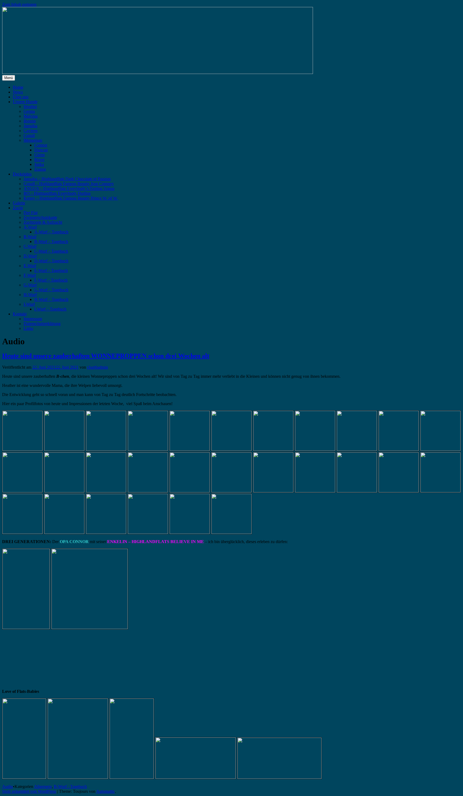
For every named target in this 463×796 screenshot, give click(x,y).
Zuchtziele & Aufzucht (43, 222)
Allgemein (43, 786)
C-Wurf (30, 246)
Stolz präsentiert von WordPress (29, 791)
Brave (39, 159)
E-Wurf (30, 265)
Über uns (20, 97)
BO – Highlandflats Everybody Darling (57, 193)
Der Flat (31, 212)
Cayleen (31, 130)
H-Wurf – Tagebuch (51, 299)
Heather (30, 106)
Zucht (18, 207)
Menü (8, 78)
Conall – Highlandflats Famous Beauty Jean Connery (69, 183)
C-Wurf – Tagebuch (51, 251)
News (18, 92)
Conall (29, 135)
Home (18, 87)
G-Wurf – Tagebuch (51, 289)
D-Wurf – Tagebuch (51, 261)
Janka (39, 164)
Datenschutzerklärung (42, 323)
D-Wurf (30, 256)
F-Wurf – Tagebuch (51, 280)
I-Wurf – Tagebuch (50, 309)
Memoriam (33, 140)
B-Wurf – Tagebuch (51, 241)
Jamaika (30, 126)
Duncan (41, 150)
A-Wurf (30, 227)
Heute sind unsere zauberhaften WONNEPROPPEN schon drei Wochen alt (105, 355)
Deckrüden (22, 174)
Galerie (19, 203)
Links (28, 328)
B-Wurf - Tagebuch (70, 786)
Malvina (31, 116)
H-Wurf (30, 294)
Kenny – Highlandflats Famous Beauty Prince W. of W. (71, 198)
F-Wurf (30, 275)
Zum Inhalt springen (19, 4)
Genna (29, 111)
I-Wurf (29, 304)
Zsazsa (40, 169)
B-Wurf (30, 236)
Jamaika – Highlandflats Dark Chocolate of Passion (67, 179)
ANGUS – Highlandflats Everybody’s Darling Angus (69, 188)
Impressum (33, 318)
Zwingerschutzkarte (40, 217)
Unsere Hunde (25, 101)
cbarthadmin (97, 367)
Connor (40, 145)
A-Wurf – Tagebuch (51, 232)
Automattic (105, 791)
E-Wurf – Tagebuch (51, 270)
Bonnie (30, 121)
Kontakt (20, 314)
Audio (7, 786)
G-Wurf (30, 285)
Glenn (39, 154)
